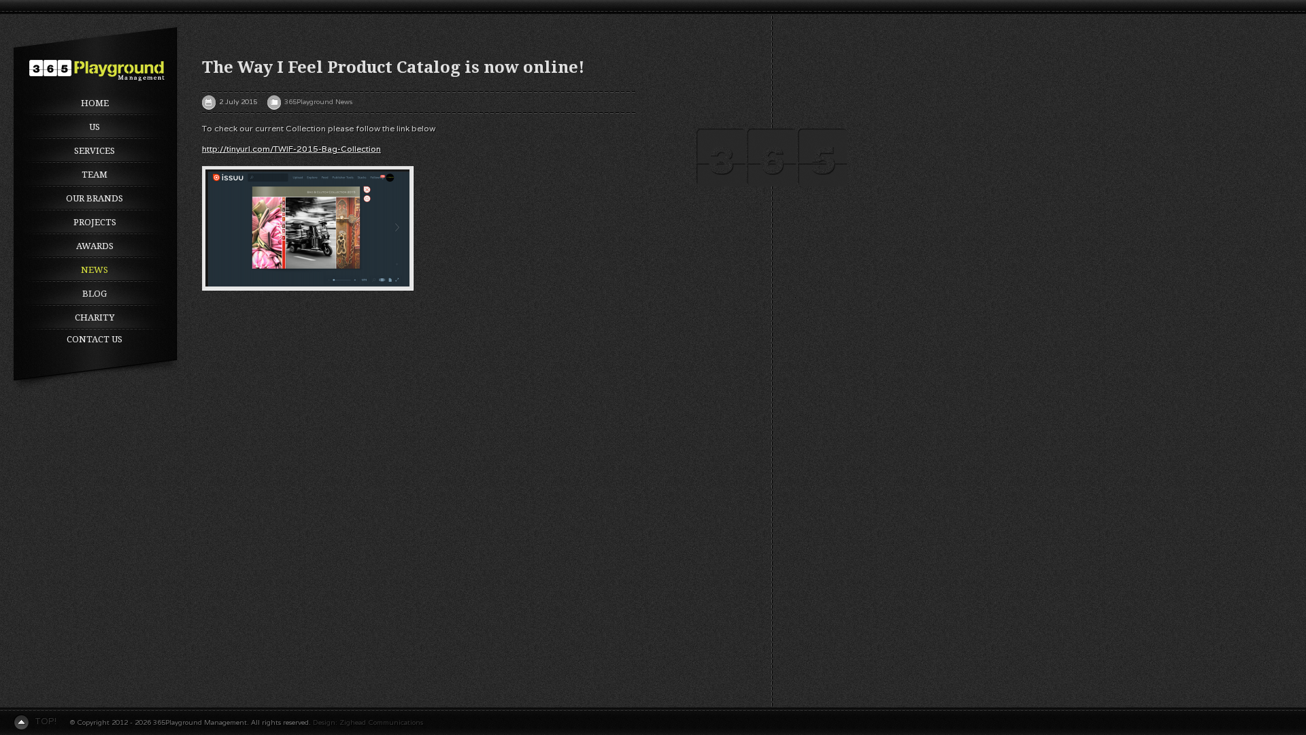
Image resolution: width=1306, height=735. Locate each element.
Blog (94, 294)
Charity (94, 317)
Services (94, 151)
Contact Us (94, 339)
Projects (94, 222)
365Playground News (318, 101)
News (94, 270)
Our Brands (94, 198)
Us (94, 127)
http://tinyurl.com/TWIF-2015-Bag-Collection (291, 149)
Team (94, 174)
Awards (95, 246)
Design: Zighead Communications (368, 722)
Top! (45, 721)
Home (95, 103)
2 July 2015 (238, 101)
